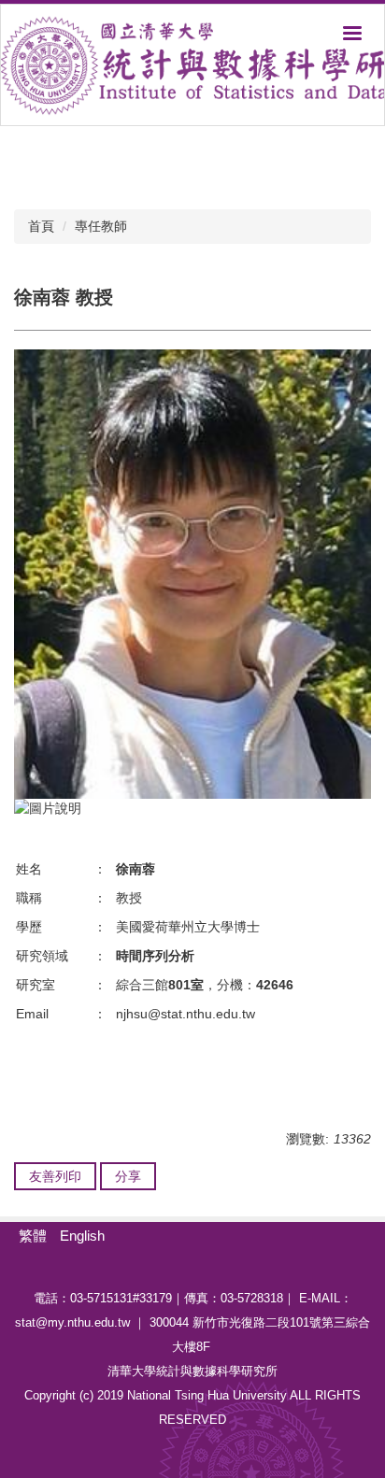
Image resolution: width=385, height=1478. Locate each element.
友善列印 (55, 1176)
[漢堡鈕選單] (352, 32)
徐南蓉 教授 (63, 297)
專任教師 (101, 226)
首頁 (41, 226)
